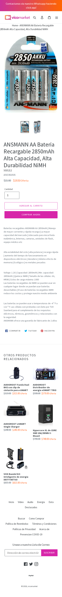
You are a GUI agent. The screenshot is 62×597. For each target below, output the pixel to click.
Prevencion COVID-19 (31, 534)
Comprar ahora (31, 214)
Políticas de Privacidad (24, 529)
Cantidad (8, 189)
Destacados (31, 507)
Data (51, 502)
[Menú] (56, 17)
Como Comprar (36, 518)
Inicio (11, 502)
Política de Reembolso (16, 523)
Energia (41, 502)
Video (21, 502)
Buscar (21, 518)
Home (9, 25)
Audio (30, 502)
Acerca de (44, 529)
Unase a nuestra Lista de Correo (31, 544)
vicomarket (33, 586)
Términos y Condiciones (44, 523)
